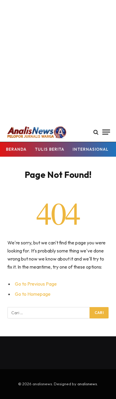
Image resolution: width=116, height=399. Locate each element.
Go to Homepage (33, 294)
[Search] (96, 132)
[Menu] (106, 132)
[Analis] (36, 132)
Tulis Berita (49, 149)
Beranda (16, 149)
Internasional (91, 149)
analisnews (87, 383)
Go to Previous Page (36, 284)
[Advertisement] (58, 61)
